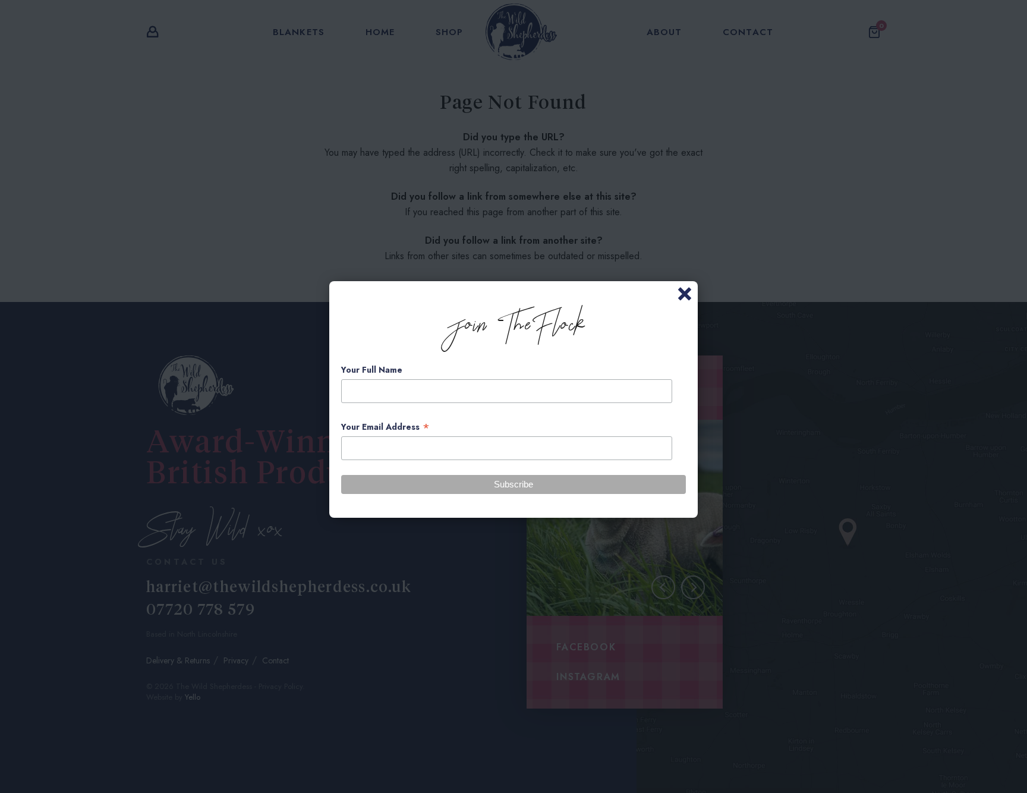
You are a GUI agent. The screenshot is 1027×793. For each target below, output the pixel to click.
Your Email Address (385, 427)
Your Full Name (371, 370)
